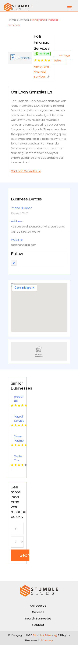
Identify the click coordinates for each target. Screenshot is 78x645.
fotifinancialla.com (24, 244)
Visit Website (62, 58)
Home (12, 19)
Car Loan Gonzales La (26, 171)
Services (38, 612)
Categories (38, 605)
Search (24, 555)
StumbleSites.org (45, 635)
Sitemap (47, 640)
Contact (38, 625)
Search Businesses (38, 618)
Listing (23, 19)
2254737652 (19, 213)
